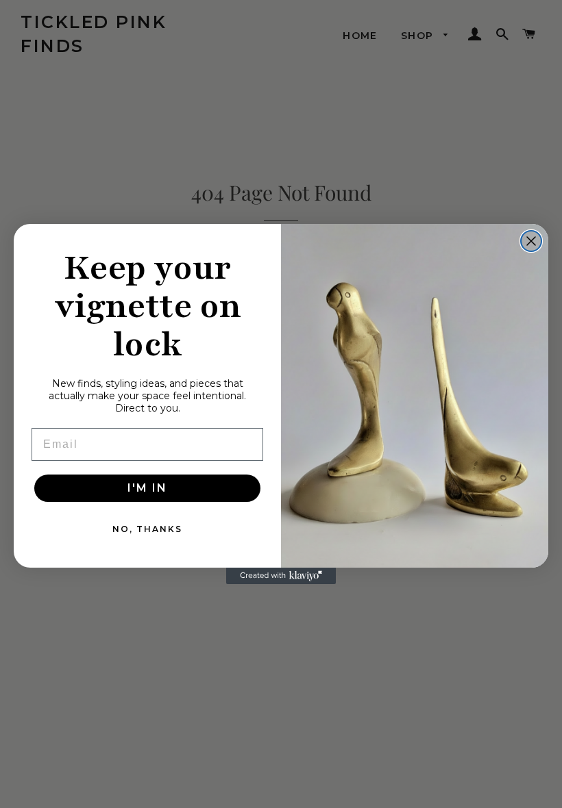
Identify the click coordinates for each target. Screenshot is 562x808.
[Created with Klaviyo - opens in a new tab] (281, 576)
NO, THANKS (147, 529)
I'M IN (147, 487)
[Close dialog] (531, 241)
